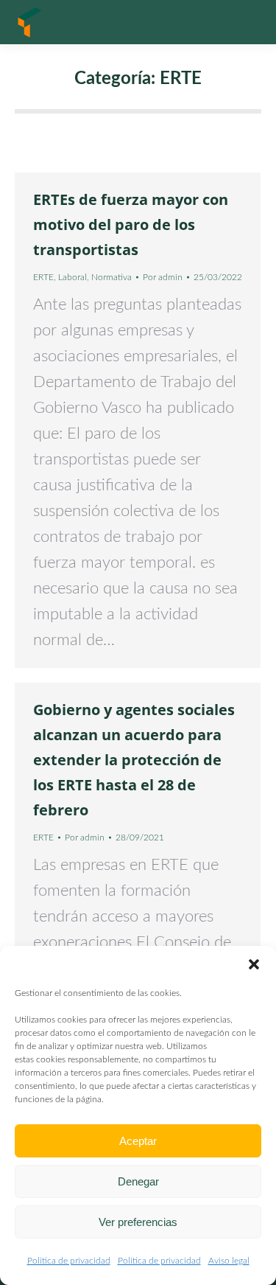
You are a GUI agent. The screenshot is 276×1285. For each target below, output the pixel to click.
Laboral (72, 277)
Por (163, 277)
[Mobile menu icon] (246, 22)
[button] (254, 964)
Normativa (111, 277)
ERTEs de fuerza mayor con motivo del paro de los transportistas (130, 224)
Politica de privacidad (68, 1260)
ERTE (43, 277)
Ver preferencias (138, 1222)
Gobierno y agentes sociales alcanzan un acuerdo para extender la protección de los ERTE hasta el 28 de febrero (134, 760)
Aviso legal (229, 1260)
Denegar (138, 1181)
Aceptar (138, 1141)
